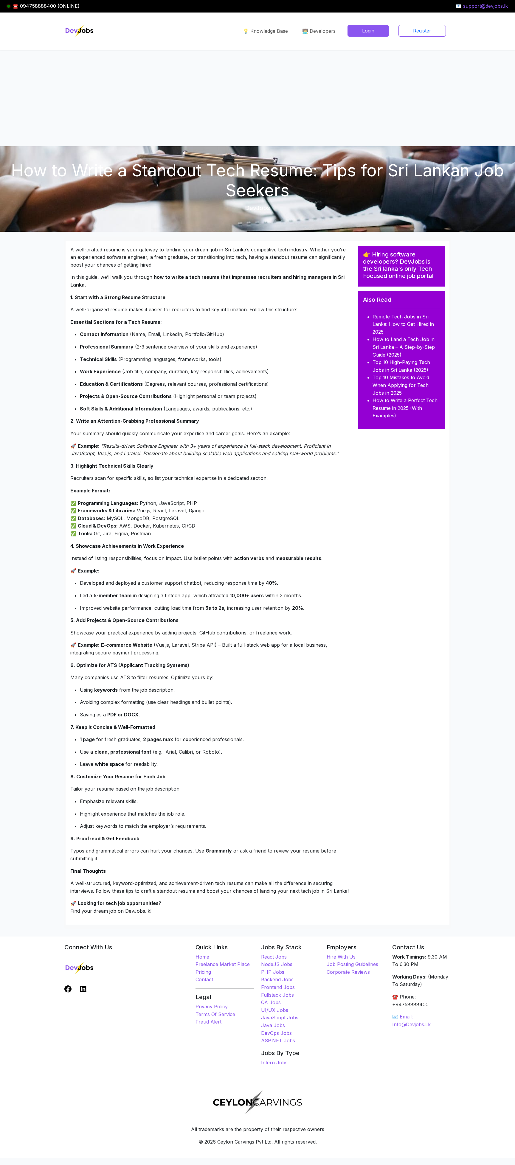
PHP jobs (272, 972)
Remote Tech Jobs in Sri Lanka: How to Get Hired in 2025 (403, 324)
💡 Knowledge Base (265, 31)
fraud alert (208, 1022)
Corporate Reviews (348, 972)
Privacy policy (212, 1007)
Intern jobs (274, 1063)
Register (422, 31)
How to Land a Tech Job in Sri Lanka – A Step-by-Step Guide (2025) (404, 346)
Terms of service (215, 1014)
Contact (204, 979)
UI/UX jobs (274, 1010)
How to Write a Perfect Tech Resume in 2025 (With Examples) (405, 408)
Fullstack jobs (277, 995)
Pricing (203, 972)
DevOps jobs (276, 1033)
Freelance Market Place (223, 964)
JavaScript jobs (279, 1018)
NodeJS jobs (276, 964)
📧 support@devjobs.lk (482, 6)
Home (202, 957)
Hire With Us (341, 957)
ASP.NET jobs (278, 1040)
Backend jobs (277, 979)
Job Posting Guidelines (352, 964)
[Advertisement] (257, 94)
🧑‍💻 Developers (319, 31)
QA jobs (271, 1002)
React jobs (274, 957)
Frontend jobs (278, 987)
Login (368, 31)
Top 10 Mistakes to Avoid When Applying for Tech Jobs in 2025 (401, 385)
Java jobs (273, 1025)
